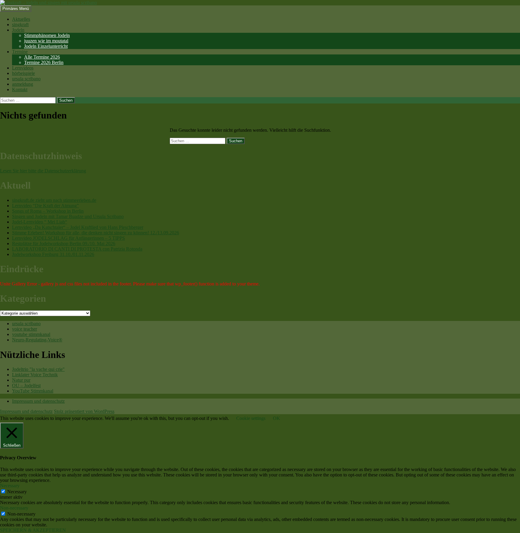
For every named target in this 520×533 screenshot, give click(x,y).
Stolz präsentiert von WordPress (84, 411)
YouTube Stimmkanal (32, 390)
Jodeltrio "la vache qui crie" (38, 369)
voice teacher (24, 328)
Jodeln (18, 29)
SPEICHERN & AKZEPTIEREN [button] (33, 530)
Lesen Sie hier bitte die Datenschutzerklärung (43, 170)
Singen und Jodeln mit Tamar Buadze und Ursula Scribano (68, 216)
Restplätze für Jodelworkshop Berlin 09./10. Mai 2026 (63, 243)
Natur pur (21, 380)
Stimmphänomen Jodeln (47, 35)
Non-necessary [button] (14, 507)
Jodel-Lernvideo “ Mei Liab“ (39, 221)
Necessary (17, 491)
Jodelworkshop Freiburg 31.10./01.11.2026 (53, 254)
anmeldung (22, 84)
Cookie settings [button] (250, 418)
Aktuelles (21, 19)
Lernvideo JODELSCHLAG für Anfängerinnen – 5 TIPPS (68, 238)
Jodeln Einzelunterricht (46, 46)
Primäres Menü (15, 8)
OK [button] (276, 418)
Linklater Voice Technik (35, 374)
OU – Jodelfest (26, 385)
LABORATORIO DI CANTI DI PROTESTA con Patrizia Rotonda (77, 248)
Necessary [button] (10, 485)
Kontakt (19, 89)
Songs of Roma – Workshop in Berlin (48, 211)
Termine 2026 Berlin (43, 62)
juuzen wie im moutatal (46, 40)
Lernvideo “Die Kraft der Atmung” (45, 205)
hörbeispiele (23, 73)
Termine (20, 51)
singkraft (20, 24)
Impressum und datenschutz (38, 401)
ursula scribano (26, 78)
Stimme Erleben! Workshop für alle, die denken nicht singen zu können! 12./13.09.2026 (95, 232)
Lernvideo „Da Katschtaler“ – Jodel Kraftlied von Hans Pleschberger (77, 227)
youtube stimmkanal (31, 334)
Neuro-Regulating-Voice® (37, 339)
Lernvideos (22, 67)
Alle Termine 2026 (42, 57)
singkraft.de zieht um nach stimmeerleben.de (54, 200)
